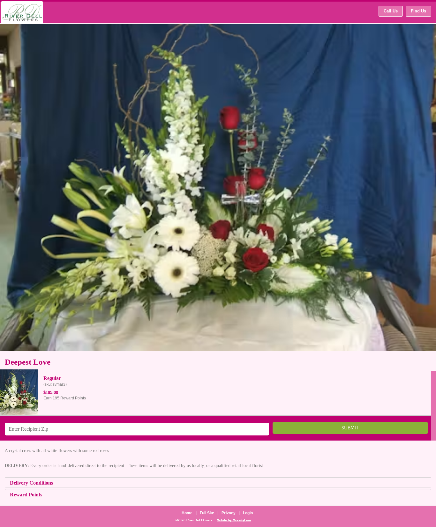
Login (248, 513)
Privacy (229, 513)
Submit (350, 429)
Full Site (207, 513)
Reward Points (26, 494)
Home (187, 513)
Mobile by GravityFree (234, 520)
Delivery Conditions (31, 483)
